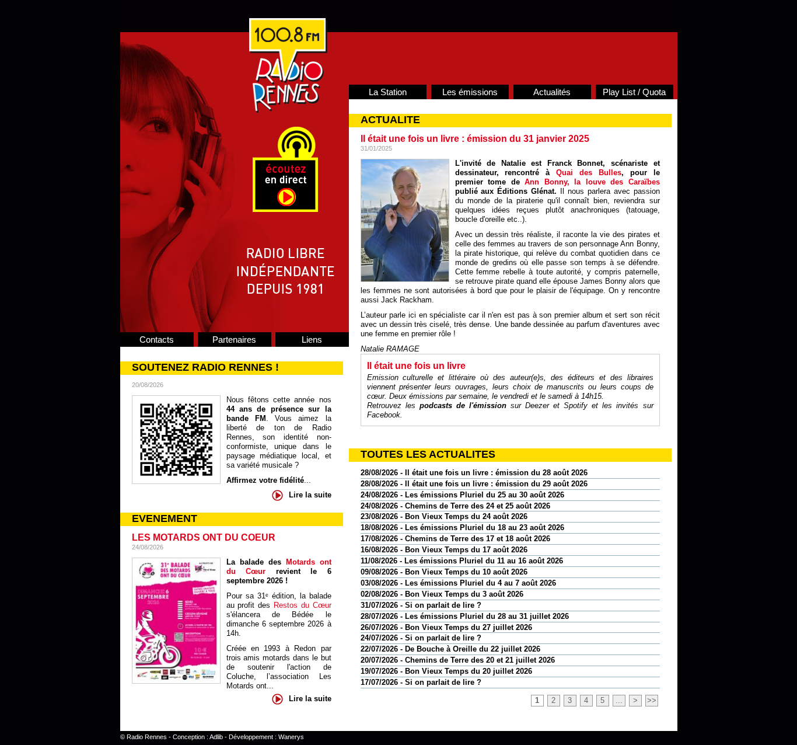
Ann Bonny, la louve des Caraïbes (592, 181)
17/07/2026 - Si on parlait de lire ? (421, 682)
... (619, 700)
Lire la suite (310, 494)
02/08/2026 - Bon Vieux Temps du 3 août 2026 (442, 594)
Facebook (383, 414)
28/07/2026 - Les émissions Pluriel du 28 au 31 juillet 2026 (465, 616)
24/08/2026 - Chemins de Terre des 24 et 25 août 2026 (455, 506)
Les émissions (470, 92)
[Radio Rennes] (288, 110)
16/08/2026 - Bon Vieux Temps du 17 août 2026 (444, 549)
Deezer (537, 405)
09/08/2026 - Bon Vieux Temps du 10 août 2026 (444, 572)
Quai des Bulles (588, 172)
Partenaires (234, 339)
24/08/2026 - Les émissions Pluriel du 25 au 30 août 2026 (462, 494)
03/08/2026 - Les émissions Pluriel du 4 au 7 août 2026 (458, 583)
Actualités (552, 92)
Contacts (156, 339)
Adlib (216, 736)
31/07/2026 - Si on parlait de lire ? (421, 605)
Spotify (576, 405)
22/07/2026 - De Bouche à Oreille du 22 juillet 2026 (450, 649)
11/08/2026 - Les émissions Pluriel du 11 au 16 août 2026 (462, 560)
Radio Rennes (147, 736)
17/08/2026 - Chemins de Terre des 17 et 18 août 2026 (455, 538)
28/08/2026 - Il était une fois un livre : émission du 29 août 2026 (474, 483)
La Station (388, 92)
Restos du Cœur (302, 605)
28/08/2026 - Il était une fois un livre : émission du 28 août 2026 (474, 472)
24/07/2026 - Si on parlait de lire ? (421, 637)
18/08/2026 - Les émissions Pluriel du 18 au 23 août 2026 (462, 527)
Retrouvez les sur (446, 405)
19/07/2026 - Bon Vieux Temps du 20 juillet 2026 (446, 671)
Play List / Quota (634, 92)
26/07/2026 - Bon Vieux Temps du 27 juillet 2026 (446, 627)
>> (651, 700)
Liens (312, 339)
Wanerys (291, 736)
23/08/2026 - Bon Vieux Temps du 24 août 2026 (444, 516)
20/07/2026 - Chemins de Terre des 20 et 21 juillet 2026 (458, 660)
